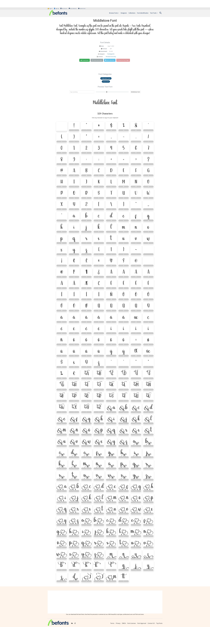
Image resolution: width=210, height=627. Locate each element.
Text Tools (153, 13)
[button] (160, 13)
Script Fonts (106, 81)
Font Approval (141, 623)
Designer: (102, 54)
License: (100, 56)
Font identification (142, 13)
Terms (112, 623)
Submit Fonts (82, 8)
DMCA (124, 623)
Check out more (97, 60)
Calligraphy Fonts (106, 78)
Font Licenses (131, 623)
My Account (64, 8)
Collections (132, 13)
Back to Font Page (124, 60)
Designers (124, 13)
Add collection (110, 60)
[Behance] (72, 623)
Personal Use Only (111, 56)
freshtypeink (110, 54)
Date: (102, 46)
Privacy (118, 623)
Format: (104, 48)
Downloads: (104, 51)
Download (85, 60)
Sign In (50, 8)
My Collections (73, 8)
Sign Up (56, 8)
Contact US (151, 623)
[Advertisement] (105, 601)
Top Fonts (159, 623)
